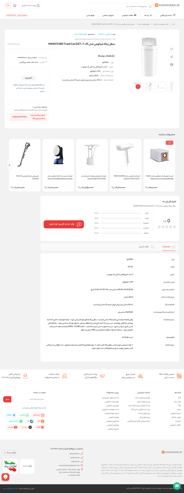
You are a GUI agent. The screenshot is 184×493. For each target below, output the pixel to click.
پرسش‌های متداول (143, 401)
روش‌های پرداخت (144, 413)
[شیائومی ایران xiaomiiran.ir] (167, 5)
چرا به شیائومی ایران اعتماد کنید (139, 405)
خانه (172, 24)
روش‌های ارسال (144, 417)
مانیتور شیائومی (113, 429)
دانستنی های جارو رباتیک (110, 397)
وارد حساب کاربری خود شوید (61, 224)
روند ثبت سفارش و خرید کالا (140, 409)
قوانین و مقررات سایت (142, 397)
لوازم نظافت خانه (143, 24)
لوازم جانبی (90, 15)
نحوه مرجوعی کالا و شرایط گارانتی (138, 421)
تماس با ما (177, 401)
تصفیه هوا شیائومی (112, 413)
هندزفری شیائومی (112, 421)
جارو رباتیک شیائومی (112, 401)
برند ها (147, 15)
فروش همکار (176, 417)
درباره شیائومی (176, 413)
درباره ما (178, 421)
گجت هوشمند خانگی (159, 24)
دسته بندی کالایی (166, 15)
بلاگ (179, 405)
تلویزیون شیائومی (112, 405)
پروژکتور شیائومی (113, 425)
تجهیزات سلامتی (108, 15)
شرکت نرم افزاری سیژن (10, 488)
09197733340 (19, 117)
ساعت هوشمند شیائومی (110, 409)
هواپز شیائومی (114, 417)
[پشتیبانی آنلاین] (177, 486)
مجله (179, 409)
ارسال (7, 399)
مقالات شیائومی (127, 15)
